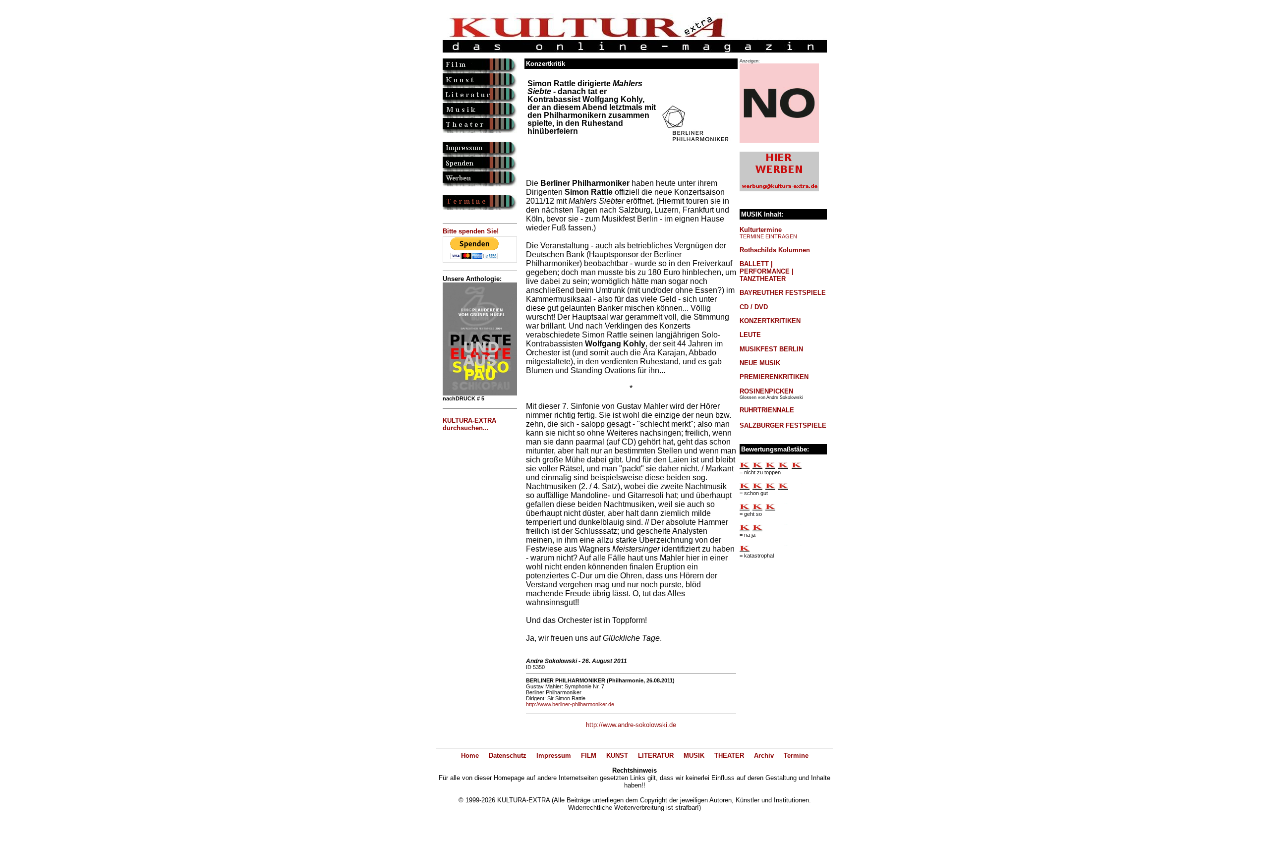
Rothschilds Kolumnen (775, 250)
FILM (588, 755)
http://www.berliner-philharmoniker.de (570, 704)
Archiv (764, 755)
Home (470, 755)
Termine (796, 755)
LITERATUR (656, 755)
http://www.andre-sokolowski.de (631, 725)
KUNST (617, 755)
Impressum (553, 755)
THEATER (729, 755)
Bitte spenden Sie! (471, 231)
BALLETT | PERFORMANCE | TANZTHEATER (767, 271)
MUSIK (694, 755)
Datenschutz (507, 755)
